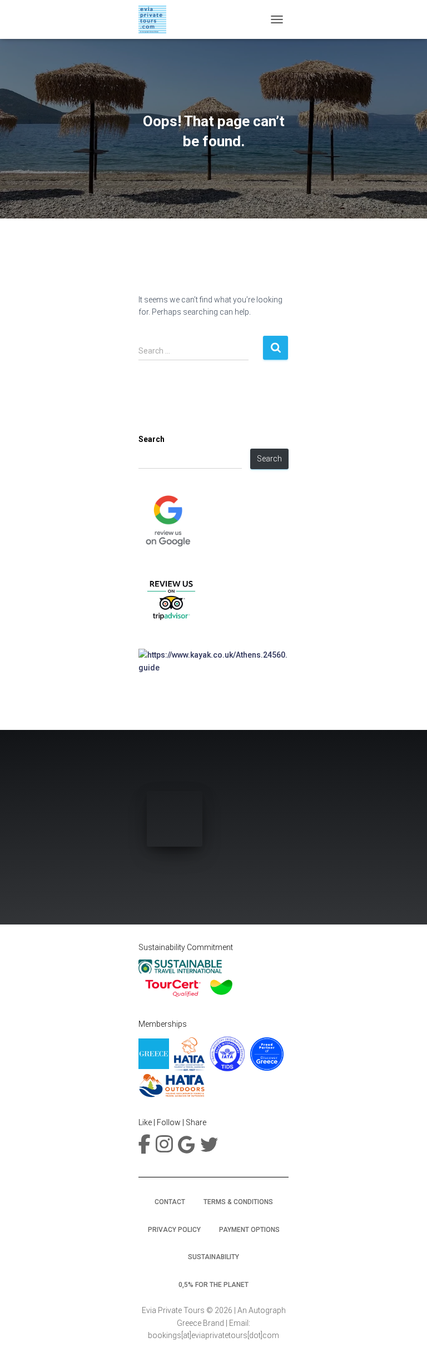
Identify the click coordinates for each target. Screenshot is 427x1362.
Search (151, 439)
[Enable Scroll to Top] (405, 1340)
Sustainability (213, 1257)
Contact (170, 1202)
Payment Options (249, 1230)
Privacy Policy (174, 1230)
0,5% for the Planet (213, 1285)
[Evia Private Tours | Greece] (156, 19)
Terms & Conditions (238, 1202)
